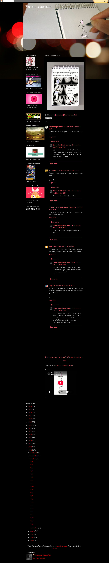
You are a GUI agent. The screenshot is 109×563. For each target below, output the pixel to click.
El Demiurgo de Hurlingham (58, 207)
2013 (30, 447)
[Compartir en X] (49, 118)
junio (32, 537)
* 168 (31, 524)
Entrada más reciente (55, 357)
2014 (30, 444)
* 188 (31, 462)
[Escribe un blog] (47, 118)
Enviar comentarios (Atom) (64, 365)
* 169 (31, 521)
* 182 (31, 480)
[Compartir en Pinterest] (51, 118)
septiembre (34, 528)
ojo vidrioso (53, 170)
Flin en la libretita (39, 7)
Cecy (50, 286)
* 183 (31, 477)
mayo (32, 540)
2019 (30, 428)
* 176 (31, 499)
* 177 (31, 496)
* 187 (31, 465)
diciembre (33, 453)
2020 (30, 425)
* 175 (31, 502)
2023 (30, 416)
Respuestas (55, 141)
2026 (30, 406)
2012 (30, 450)
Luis (50, 246)
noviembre (34, 456)
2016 (30, 437)
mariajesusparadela (55, 127)
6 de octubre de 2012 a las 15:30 (68, 170)
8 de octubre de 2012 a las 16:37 (63, 286)
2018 (30, 431)
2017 (30, 434)
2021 (30, 422)
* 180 (32, 487)
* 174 (31, 505)
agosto (32, 531)
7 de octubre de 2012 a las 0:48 (63, 246)
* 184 (31, 474)
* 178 (31, 493)
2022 (30, 419)
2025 (30, 409)
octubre (33, 459)
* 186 (31, 468)
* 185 (31, 471)
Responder (52, 137)
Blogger (54, 548)
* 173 (31, 508)
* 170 (32, 518)
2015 (30, 441)
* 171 (31, 515)
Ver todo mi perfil (39, 558)
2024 (30, 413)
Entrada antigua (75, 357)
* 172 (31, 512)
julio (32, 534)
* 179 (31, 490)
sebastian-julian (61, 546)
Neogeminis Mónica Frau (61, 145)
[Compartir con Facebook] (50, 118)
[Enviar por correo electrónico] (46, 118)
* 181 (31, 484)
